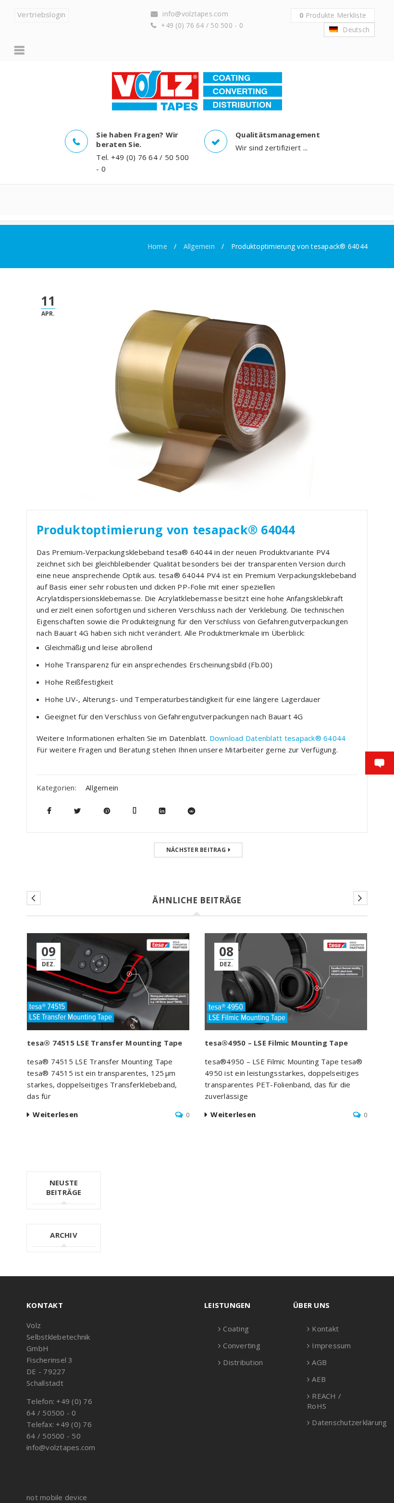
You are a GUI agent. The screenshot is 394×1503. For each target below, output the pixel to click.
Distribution (243, 1362)
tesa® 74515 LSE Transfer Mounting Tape (106, 1042)
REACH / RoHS (324, 1401)
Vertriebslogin (41, 14)
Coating (236, 1328)
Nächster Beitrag (196, 850)
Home (157, 246)
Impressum (331, 1345)
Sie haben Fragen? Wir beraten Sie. (137, 139)
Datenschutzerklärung (349, 1422)
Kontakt (325, 1328)
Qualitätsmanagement (277, 134)
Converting (241, 1345)
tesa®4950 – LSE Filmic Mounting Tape (276, 1042)
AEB (319, 1379)
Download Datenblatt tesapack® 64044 (277, 738)
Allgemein (199, 246)
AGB (319, 1362)
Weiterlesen (55, 1114)
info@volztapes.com (195, 13)
